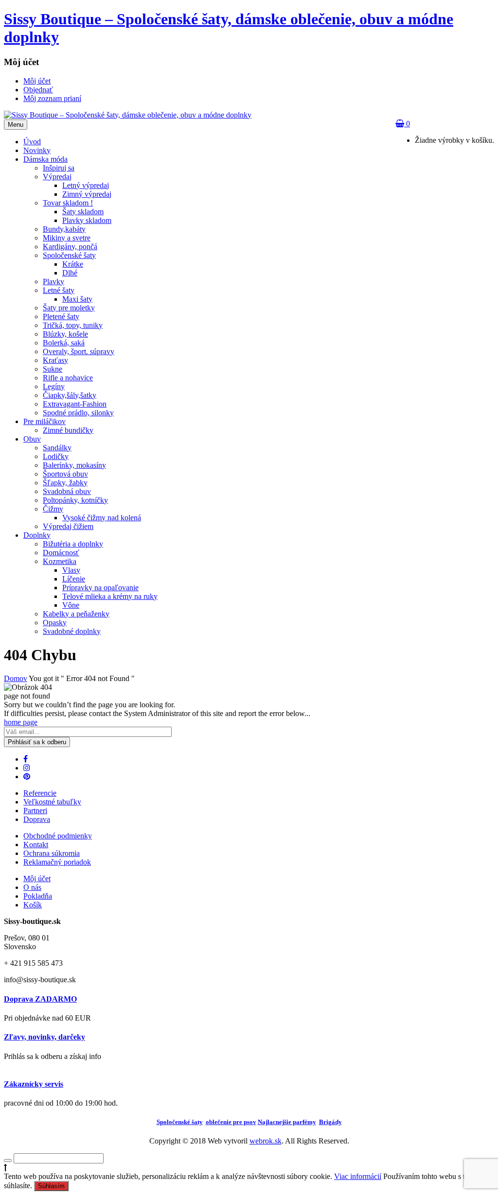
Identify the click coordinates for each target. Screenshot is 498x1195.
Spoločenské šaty (69, 255)
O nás (32, 887)
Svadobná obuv (67, 491)
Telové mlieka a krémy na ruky (110, 596)
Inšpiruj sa (58, 168)
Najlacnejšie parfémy (287, 1122)
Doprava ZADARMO (40, 999)
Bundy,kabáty (64, 229)
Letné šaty (58, 290)
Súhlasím (51, 1186)
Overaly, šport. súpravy (78, 351)
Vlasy (71, 570)
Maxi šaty (77, 299)
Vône (70, 605)
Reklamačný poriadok (57, 862)
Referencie (39, 793)
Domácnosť (61, 552)
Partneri (35, 810)
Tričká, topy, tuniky (73, 325)
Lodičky (56, 456)
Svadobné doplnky (72, 631)
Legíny (54, 386)
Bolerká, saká (64, 343)
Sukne (52, 369)
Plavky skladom (86, 220)
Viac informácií (357, 1176)
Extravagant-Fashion (75, 404)
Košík (32, 905)
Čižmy (53, 509)
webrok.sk (265, 1141)
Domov (15, 678)
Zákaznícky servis (33, 1084)
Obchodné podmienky (57, 836)
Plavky (53, 281)
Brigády (330, 1122)
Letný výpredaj (85, 185)
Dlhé (69, 273)
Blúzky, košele (65, 334)
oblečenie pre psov (231, 1122)
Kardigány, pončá (70, 246)
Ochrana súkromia (51, 853)
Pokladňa (37, 896)
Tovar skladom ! (68, 203)
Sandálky (57, 448)
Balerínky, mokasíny (74, 465)
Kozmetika (59, 561)
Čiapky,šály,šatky (69, 395)
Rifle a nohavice (68, 378)
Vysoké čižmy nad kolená (101, 517)
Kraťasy (55, 360)
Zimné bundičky (68, 430)
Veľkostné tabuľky (52, 802)
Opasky (55, 622)
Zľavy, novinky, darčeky (44, 1037)
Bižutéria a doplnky (73, 544)
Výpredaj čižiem (68, 526)
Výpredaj (57, 176)
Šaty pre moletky (69, 308)
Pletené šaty (61, 316)
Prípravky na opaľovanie (100, 587)
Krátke (72, 264)
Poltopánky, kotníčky (75, 500)
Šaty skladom (83, 211)
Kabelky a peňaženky (76, 614)
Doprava (36, 819)
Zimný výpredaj (86, 194)
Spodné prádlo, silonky (78, 413)
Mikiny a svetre (66, 238)
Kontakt (35, 844)
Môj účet (37, 878)
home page (20, 722)
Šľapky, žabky (65, 482)
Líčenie (73, 579)
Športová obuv (65, 474)
